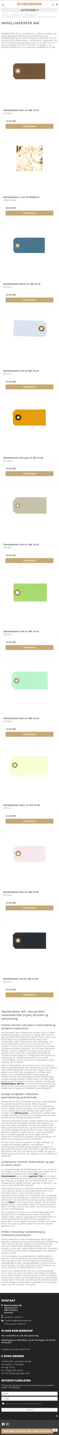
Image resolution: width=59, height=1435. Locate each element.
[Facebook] (3, 1424)
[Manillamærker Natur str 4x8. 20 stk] (29, 774)
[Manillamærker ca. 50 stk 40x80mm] (29, 166)
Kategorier (28, 10)
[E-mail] (29, 1398)
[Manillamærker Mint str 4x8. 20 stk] (29, 687)
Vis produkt (29, 126)
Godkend (29, 1410)
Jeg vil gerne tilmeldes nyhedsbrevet (31, 1403)
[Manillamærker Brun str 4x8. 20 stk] (29, 79)
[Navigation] (3, 4)
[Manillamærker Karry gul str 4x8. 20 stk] (29, 426)
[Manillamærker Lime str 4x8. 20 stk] (29, 600)
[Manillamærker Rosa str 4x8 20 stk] (29, 861)
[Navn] (29, 1393)
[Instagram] (7, 1424)
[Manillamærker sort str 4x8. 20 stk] (29, 948)
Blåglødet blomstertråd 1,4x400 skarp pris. (27, 1431)
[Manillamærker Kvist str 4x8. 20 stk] (29, 513)
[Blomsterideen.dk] (29, 4)
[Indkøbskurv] (56, 4)
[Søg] (53, 4)
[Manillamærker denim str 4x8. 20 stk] (29, 253)
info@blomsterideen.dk (21, 1320)
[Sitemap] (57, 1416)
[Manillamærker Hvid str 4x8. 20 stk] (29, 340)
